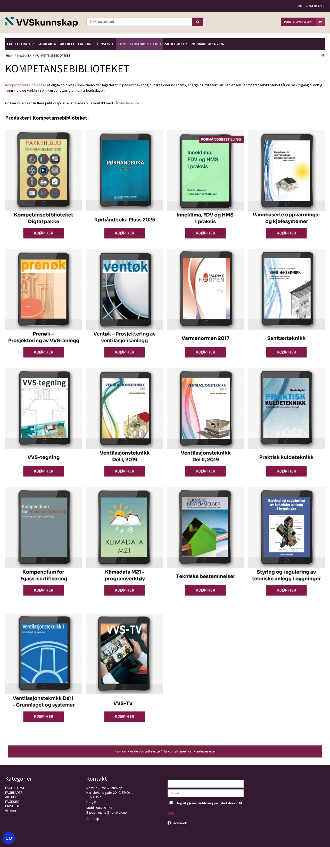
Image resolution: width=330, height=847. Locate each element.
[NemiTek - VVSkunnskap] (43, 22)
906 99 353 (104, 807)
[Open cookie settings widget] (9, 838)
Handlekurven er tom (298, 21)
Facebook (179, 823)
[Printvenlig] (323, 55)
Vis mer (10, 810)
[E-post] (206, 793)
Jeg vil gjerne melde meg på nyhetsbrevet (210, 802)
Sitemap (92, 818)
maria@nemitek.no (112, 812)
